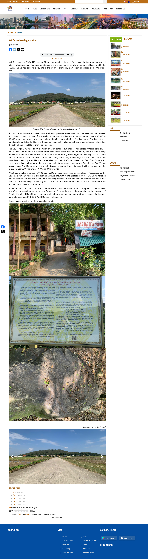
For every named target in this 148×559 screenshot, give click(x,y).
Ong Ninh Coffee (125, 133)
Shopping (66, 548)
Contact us (120, 8)
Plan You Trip (67, 552)
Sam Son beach (124, 168)
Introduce (86, 548)
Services (56, 8)
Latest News (116, 39)
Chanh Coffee (124, 146)
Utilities (74, 8)
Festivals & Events (90, 541)
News (35, 8)
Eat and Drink (67, 541)
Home (27, 8)
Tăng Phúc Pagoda (125, 190)
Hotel (64, 537)
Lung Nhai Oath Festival (127, 182)
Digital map (108, 8)
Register (28, 514)
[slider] (21, 510)
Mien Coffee (123, 139)
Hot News (128, 39)
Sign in (136, 2)
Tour (66, 8)
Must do (65, 544)
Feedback (84, 8)
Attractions (45, 8)
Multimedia (96, 8)
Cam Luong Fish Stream (127, 175)
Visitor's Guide (88, 552)
